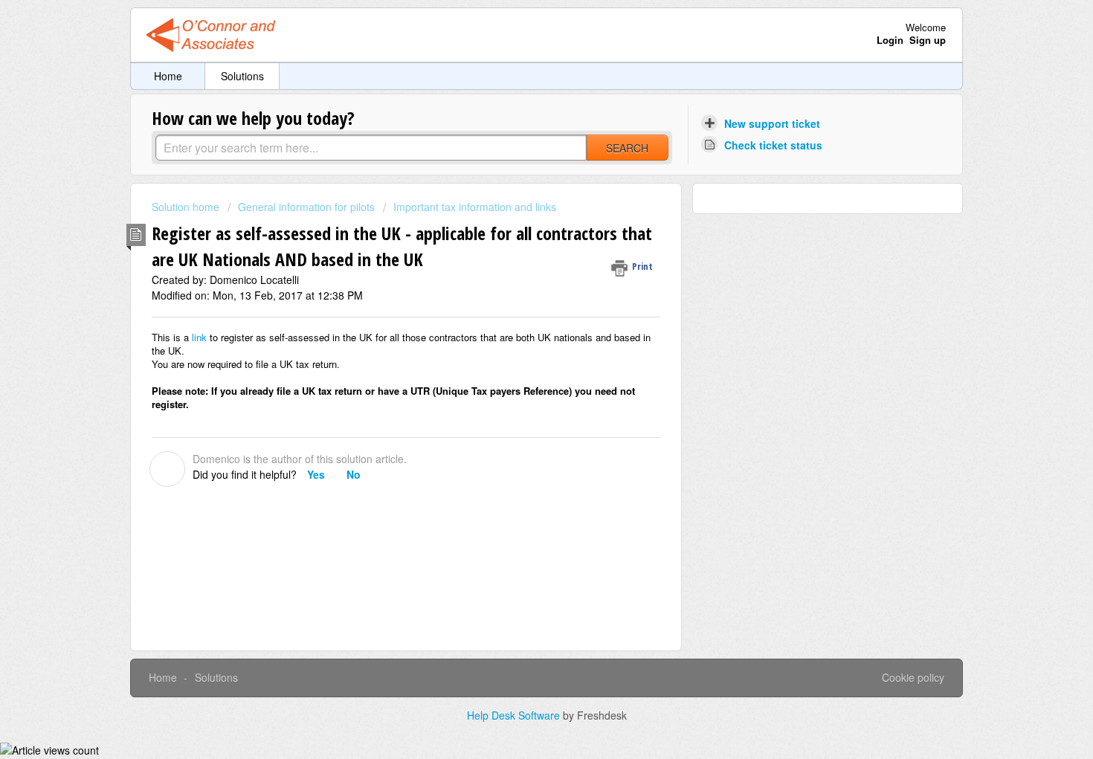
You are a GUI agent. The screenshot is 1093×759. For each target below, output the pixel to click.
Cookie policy (913, 677)
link (201, 337)
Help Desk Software (515, 715)
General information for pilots (306, 206)
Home (168, 75)
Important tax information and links (474, 206)
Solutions (242, 75)
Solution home (187, 206)
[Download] (519, 183)
